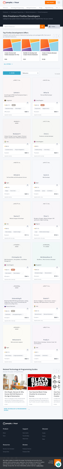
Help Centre (25, 438)
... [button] (23, 108)
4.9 (7, 105)
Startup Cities (6, 451)
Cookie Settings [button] (50, 462)
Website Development (31, 12)
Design (40, 7)
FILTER (12, 73)
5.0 (37, 105)
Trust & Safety (26, 436)
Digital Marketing (49, 7)
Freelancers (5, 12)
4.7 (37, 228)
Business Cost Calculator (8, 449)
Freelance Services (27, 449)
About (4, 433)
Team (4, 436)
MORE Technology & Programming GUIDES (15, 409)
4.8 (7, 187)
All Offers (7, 64)
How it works (25, 433)
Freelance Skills (26, 451)
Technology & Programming (17, 7)
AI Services (5, 7)
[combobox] (20, 27)
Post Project (50, 2)
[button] (58, 2)
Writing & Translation (31, 7)
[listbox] (31, 50)
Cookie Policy (39, 465)
